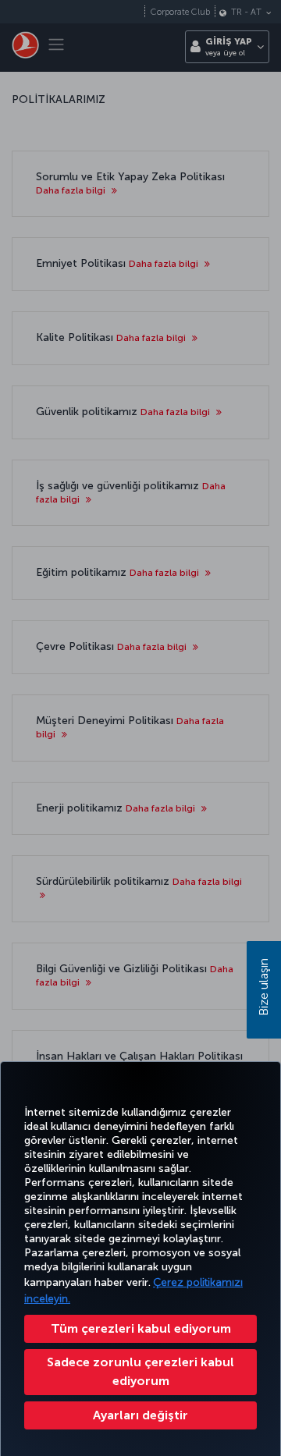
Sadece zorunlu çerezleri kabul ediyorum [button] (140, 1371)
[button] (140, 1415)
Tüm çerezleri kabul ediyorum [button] (141, 1328)
